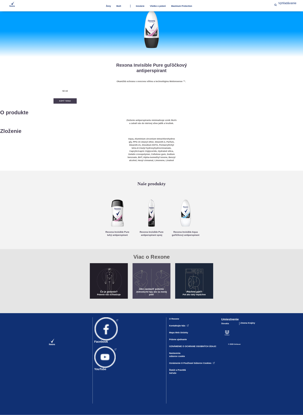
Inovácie (140, 6)
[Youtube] (104, 359)
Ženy (108, 6)
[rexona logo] (12, 6)
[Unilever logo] (224, 335)
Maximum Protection (181, 6)
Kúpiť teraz (65, 101)
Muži (118, 6)
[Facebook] (105, 331)
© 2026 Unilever (234, 344)
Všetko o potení (158, 6)
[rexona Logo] (48, 344)
